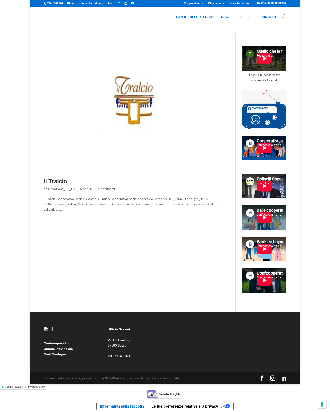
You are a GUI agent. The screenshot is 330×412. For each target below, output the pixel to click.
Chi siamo (214, 3)
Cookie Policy (12, 386)
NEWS (225, 17)
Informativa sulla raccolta (122, 406)
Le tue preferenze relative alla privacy (185, 406)
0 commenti (106, 189)
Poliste (173, 378)
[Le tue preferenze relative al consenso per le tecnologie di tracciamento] (322, 404)
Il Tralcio (55, 181)
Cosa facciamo (239, 3)
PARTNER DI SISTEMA (271, 3)
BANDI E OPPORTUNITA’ (194, 17)
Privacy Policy (36, 386)
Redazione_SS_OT (62, 189)
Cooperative (192, 3)
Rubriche (245, 17)
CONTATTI (268, 17)
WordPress (113, 378)
